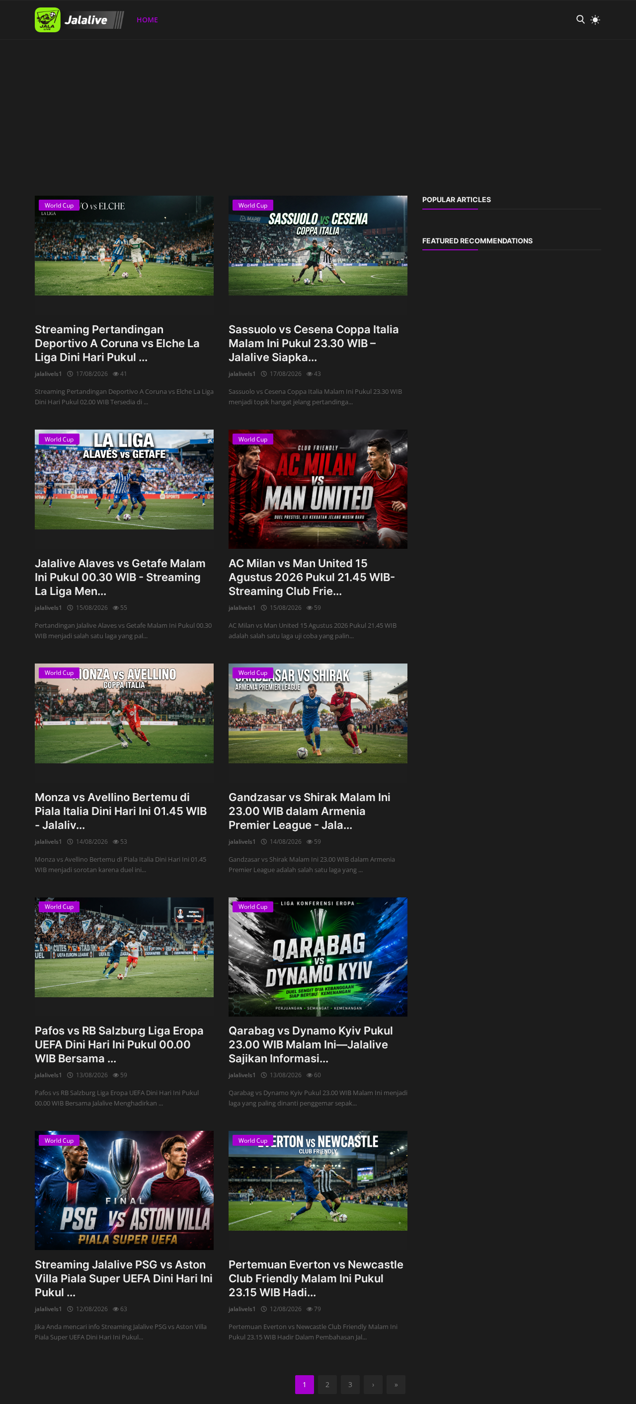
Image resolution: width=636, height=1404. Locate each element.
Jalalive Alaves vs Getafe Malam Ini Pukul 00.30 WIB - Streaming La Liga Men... (120, 577)
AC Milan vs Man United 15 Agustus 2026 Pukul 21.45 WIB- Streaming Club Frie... (312, 577)
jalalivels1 (48, 373)
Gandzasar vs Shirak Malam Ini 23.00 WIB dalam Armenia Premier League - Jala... (310, 811)
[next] (619, 40)
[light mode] (592, 20)
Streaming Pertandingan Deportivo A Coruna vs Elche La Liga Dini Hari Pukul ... (117, 343)
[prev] (17, 40)
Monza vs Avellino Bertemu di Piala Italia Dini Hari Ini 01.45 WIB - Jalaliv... (121, 811)
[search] (580, 19)
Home (147, 19)
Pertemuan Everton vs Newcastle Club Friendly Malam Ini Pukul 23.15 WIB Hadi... (316, 1278)
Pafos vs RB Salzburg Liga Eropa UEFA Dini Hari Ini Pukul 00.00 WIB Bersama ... (119, 1044)
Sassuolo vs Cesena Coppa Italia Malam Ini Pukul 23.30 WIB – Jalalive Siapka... (314, 343)
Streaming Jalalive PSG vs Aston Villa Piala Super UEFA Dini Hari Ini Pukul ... (124, 1278)
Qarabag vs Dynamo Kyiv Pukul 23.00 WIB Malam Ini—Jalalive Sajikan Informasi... (311, 1044)
